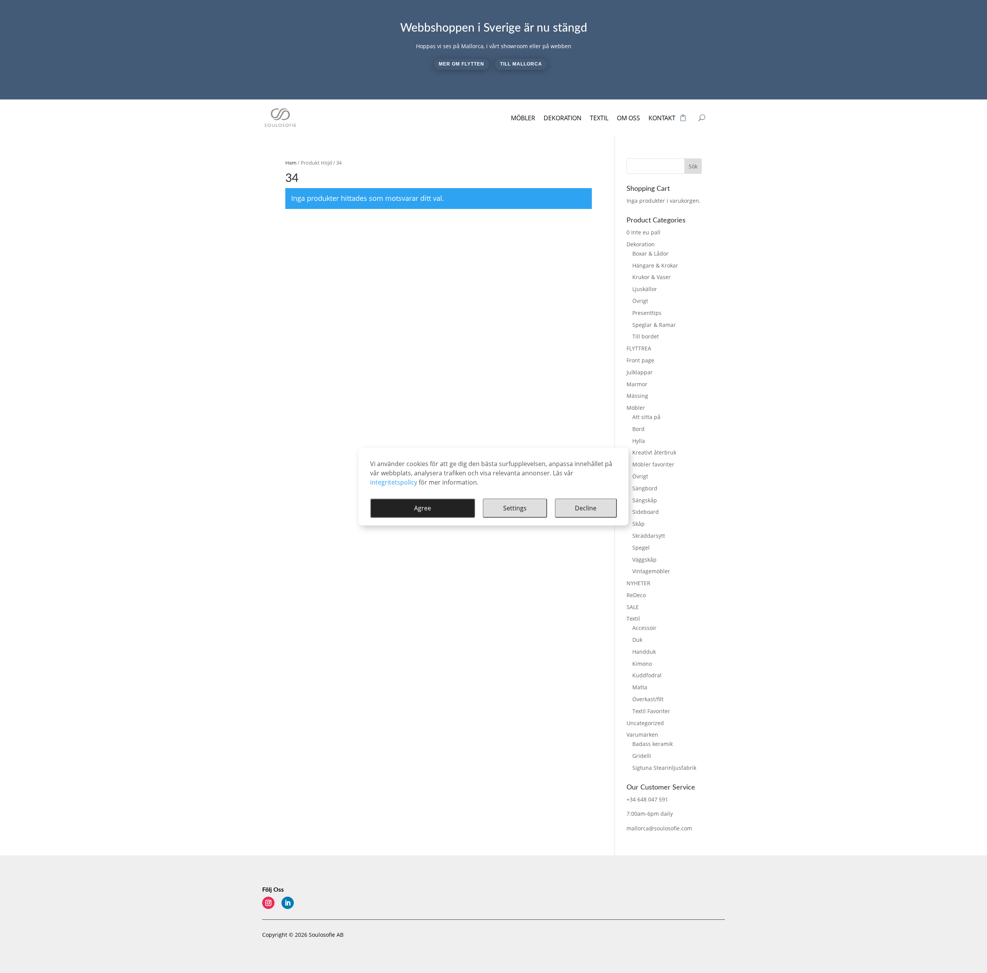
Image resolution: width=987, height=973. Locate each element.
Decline (585, 508)
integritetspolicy (393, 482)
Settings (515, 508)
